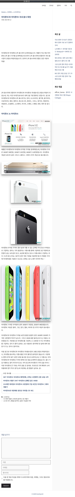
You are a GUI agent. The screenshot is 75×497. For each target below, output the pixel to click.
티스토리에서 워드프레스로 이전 (40, 1)
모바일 (44, 5)
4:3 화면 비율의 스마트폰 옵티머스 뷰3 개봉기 (15, 399)
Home (3, 12)
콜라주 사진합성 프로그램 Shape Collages (63, 95)
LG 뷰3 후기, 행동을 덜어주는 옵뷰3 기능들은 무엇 (17, 401)
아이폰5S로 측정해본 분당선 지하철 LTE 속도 (18, 390)
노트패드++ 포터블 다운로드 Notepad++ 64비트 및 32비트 (63, 51)
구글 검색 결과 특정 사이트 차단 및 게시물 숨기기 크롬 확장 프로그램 (64, 67)
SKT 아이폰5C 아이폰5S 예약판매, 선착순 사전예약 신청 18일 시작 (25, 377)
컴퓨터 (59, 5)
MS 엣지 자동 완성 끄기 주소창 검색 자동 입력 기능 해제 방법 (63, 76)
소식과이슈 (17, 12)
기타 (65, 5)
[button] (71, 5)
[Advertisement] (26, 35)
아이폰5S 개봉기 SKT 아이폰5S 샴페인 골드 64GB (20, 380)
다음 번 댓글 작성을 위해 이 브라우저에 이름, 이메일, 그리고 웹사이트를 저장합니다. (26, 478)
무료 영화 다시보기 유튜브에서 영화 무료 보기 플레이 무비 (64, 42)
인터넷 (51, 5)
